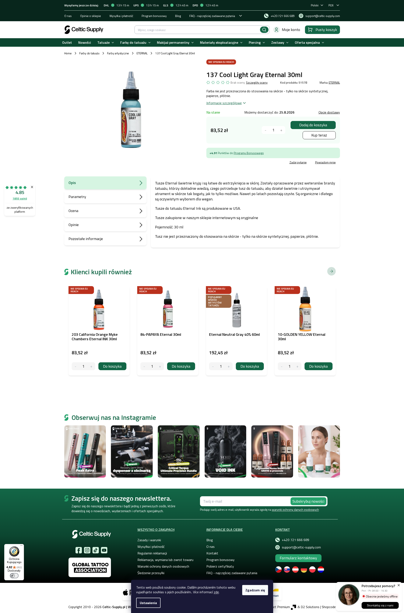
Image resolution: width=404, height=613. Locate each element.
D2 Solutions (310, 606)
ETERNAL (334, 82)
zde (216, 592)
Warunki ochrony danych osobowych (163, 566)
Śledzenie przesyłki (150, 573)
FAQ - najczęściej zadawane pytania (212, 16)
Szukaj (264, 30)
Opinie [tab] (73, 225)
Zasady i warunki (149, 540)
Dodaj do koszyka (313, 125)
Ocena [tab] (73, 211)
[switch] (14, 575)
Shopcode (329, 606)
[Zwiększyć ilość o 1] (281, 130)
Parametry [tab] (77, 197)
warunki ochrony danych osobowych (295, 509)
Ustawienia (148, 602)
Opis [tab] (72, 183)
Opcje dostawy (329, 112)
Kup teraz (319, 135)
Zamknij (238, 163)
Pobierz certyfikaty (220, 566)
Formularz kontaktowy (298, 558)
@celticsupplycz (95, 550)
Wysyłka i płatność (121, 16)
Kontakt (212, 553)
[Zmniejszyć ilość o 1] (266, 130)
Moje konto (291, 29)
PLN (331, 5)
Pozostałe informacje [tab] (85, 239)
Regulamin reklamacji (152, 553)
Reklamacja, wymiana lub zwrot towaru (165, 559)
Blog (178, 16)
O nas (68, 16)
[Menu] (21, 546)
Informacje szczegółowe (224, 102)
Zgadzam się (255, 590)
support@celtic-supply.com (301, 547)
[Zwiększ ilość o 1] (91, 366)
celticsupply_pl (87, 550)
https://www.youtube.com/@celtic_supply (104, 550)
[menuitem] (67, 42)
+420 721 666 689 (295, 539)
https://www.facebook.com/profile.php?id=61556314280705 (78, 550)
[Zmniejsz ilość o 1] (76, 366)
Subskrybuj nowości (308, 501)
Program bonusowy (154, 16)
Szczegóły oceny (257, 82)
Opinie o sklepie (90, 16)
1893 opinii (20, 198)
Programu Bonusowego (249, 153)
